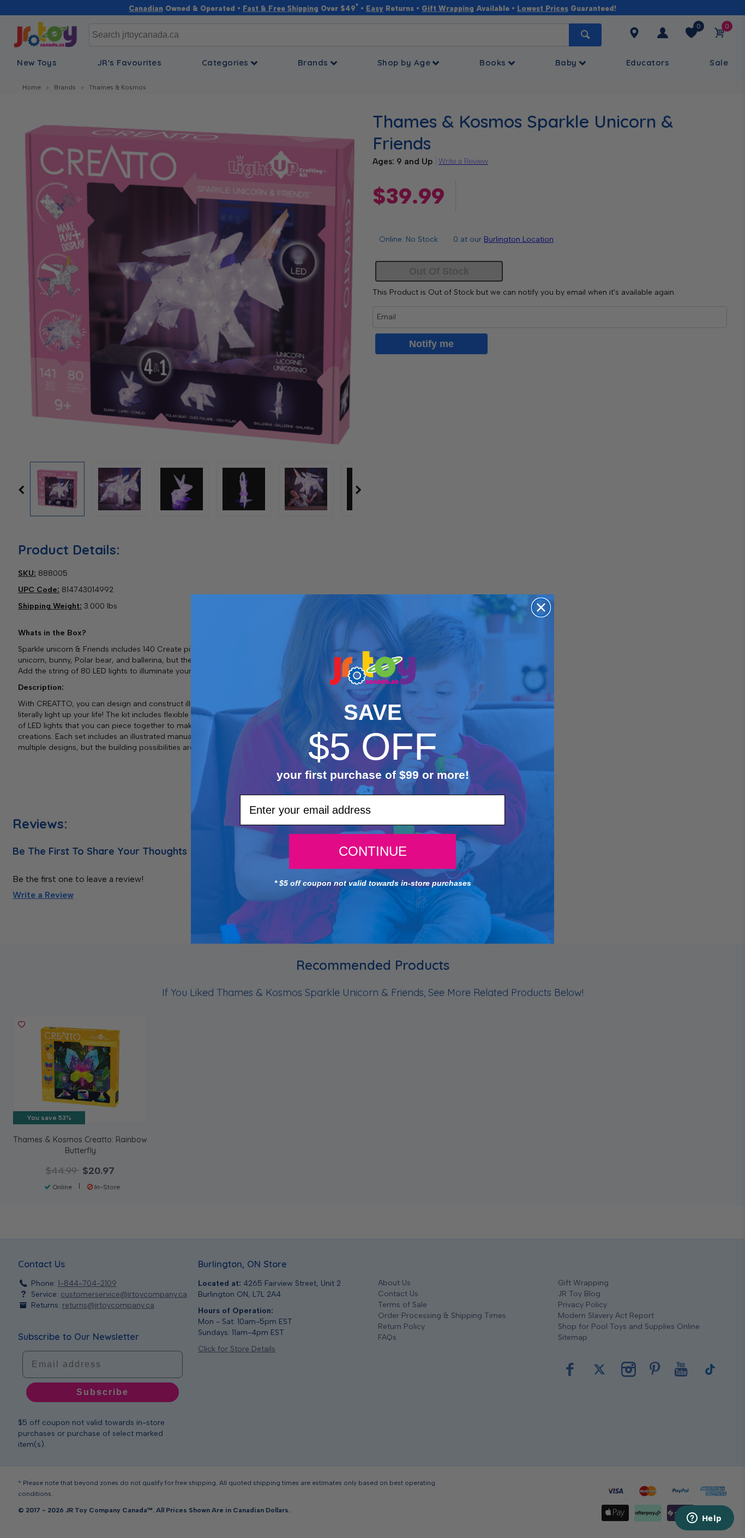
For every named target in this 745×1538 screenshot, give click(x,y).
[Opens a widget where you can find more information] (704, 1519)
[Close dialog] (541, 607)
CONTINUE (373, 851)
